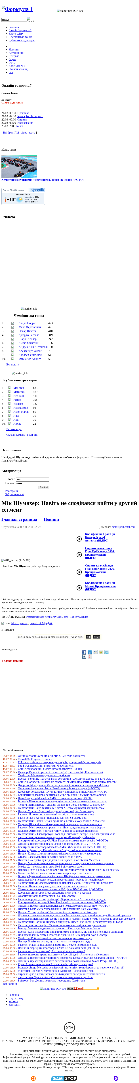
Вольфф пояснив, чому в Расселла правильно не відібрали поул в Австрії (63, 934)
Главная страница (19, 519)
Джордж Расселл (29, 335)
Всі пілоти (12, 364)
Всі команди (14, 429)
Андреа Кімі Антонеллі (33, 346)
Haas (16, 415)
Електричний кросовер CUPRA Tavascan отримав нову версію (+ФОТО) (63, 840)
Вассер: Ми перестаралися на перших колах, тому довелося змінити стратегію (66, 863)
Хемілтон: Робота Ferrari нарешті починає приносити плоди (55, 938)
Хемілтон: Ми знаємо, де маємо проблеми (44, 775)
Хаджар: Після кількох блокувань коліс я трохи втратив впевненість (60, 824)
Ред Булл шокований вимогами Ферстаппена (45, 765)
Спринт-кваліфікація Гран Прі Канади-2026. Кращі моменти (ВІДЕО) (100, 570)
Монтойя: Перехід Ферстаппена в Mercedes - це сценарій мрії (56, 970)
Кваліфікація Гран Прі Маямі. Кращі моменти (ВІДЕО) (100, 586)
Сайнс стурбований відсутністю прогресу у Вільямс (50, 768)
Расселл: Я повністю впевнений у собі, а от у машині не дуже (56, 814)
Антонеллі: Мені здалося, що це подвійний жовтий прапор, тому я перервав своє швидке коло (76, 918)
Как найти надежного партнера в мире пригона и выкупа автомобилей (62, 794)
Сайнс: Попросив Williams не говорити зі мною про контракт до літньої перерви (67, 781)
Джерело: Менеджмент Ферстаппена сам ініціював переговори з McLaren (63, 785)
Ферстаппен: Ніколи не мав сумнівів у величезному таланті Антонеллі (61, 820)
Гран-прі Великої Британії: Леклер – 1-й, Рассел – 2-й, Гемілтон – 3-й (60, 772)
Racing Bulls (20, 407)
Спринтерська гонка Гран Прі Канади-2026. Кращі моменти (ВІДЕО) (100, 553)
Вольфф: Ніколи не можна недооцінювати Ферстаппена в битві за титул (62, 801)
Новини (51, 519)
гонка (19, 126)
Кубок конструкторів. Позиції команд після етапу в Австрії (54, 892)
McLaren (18, 387)
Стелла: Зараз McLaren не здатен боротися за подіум (50, 856)
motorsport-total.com (123, 526)
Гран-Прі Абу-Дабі (41, 623)
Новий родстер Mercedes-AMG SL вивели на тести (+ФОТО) (55, 798)
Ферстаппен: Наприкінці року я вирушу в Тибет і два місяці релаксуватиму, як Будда (70, 921)
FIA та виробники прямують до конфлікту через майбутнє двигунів (59, 762)
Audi (16, 419)
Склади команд (15, 434)
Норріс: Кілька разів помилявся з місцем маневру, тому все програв (59, 853)
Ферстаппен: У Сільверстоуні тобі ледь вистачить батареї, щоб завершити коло (66, 833)
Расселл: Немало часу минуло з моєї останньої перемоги (52, 886)
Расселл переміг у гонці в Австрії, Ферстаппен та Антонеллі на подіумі (62, 899)
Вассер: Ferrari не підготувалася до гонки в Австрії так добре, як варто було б (65, 778)
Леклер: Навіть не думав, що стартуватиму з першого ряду (54, 941)
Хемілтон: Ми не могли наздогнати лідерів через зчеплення (55, 873)
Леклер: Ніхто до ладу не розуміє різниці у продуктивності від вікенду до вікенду (68, 869)
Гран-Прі (32, 434)
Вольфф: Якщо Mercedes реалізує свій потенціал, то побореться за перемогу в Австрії (70, 967)
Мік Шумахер (19, 623)
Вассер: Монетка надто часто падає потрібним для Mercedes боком (59, 928)
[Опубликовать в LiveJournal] (95, 652)
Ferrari (17, 399)
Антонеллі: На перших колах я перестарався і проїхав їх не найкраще (61, 879)
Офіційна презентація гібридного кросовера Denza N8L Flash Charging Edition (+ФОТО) (72, 957)
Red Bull (18, 395)
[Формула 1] (17, 9)
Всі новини (18, 983)
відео (24, 132)
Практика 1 (24, 113)
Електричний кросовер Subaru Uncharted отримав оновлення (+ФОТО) (62, 902)
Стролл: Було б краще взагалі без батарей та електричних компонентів (61, 974)
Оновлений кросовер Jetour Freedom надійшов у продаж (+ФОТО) (59, 788)
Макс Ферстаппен (30, 327)
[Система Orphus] (60, 638)
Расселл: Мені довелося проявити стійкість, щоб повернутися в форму (61, 827)
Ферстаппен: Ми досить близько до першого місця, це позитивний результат (65, 882)
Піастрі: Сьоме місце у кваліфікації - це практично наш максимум (58, 908)
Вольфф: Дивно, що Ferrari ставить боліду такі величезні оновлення (60, 850)
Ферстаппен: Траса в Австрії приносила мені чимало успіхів (55, 977)
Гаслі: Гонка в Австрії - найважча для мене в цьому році (52, 817)
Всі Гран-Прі (11, 132)
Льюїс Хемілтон (29, 342)
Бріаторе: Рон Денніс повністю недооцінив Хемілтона (51, 980)
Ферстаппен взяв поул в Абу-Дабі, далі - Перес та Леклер (57, 616)
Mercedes (18, 391)
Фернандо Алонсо (30, 358)
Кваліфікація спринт (30, 116)
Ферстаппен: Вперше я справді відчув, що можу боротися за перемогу (61, 804)
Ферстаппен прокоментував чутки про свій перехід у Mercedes (56, 837)
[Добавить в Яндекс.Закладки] (90, 656)
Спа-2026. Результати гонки (35, 759)
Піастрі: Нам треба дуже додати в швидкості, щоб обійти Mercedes (59, 860)
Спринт (22, 119)
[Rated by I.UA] (75, 988)
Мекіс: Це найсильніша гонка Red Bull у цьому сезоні (51, 866)
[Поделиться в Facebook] (84, 652)
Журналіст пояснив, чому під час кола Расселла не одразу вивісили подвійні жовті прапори (74, 915)
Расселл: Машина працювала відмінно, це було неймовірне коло (57, 944)
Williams (18, 403)
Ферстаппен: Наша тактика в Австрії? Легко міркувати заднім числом (61, 807)
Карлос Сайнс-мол (30, 354)
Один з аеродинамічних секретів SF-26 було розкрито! (51, 755)
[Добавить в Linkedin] (90, 652)
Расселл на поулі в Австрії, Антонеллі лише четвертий (51, 951)
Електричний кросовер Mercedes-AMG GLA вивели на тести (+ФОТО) (62, 847)
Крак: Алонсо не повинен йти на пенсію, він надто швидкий (55, 964)
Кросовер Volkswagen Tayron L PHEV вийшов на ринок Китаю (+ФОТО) (63, 791)
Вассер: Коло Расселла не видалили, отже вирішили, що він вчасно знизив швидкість (70, 931)
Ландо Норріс (27, 323)
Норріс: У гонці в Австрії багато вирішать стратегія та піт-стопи (57, 912)
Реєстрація (11, 490)
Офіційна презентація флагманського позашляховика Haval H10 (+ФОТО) (63, 905)
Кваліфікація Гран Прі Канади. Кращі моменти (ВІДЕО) (100, 537)
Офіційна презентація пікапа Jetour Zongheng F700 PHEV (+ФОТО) (59, 843)
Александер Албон (30, 350)
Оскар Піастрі (27, 331)
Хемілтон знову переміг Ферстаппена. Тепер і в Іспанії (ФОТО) (42, 179)
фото (32, 132)
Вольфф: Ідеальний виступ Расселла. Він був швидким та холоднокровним (64, 876)
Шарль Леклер (28, 338)
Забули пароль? (14, 494)
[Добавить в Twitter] (106, 652)
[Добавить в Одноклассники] (101, 652)
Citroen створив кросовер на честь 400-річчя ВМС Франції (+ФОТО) (60, 889)
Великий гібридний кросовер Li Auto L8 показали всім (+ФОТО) (58, 947)
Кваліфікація (25, 122)
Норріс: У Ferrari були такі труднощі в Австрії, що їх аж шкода (56, 811)
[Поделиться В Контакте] (84, 656)
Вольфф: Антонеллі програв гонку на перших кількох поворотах (58, 830)
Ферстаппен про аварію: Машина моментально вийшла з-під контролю (62, 925)
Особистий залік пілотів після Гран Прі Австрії (47, 895)
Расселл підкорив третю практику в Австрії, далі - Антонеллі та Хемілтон (63, 954)
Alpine (17, 423)
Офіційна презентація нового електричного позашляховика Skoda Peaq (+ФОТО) (68, 961)
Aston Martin (21, 411)
